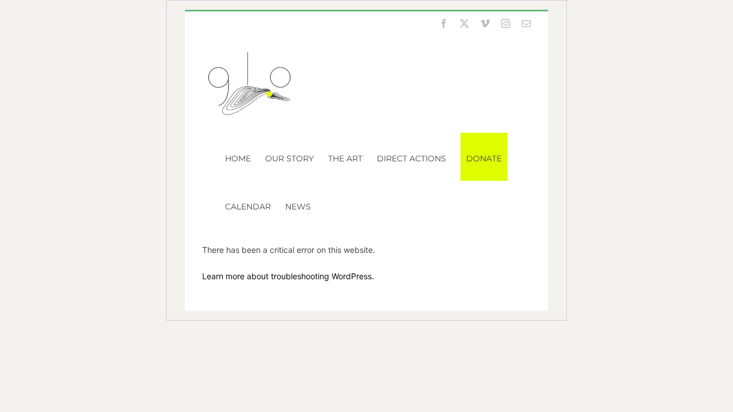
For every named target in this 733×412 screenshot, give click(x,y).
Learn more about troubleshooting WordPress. (288, 276)
